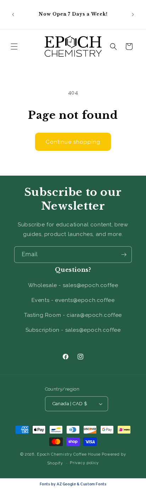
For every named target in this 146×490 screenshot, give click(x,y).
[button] (14, 46)
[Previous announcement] (13, 14)
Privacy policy (84, 463)
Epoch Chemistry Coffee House (69, 454)
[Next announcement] (133, 14)
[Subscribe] (123, 254)
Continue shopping (73, 142)
